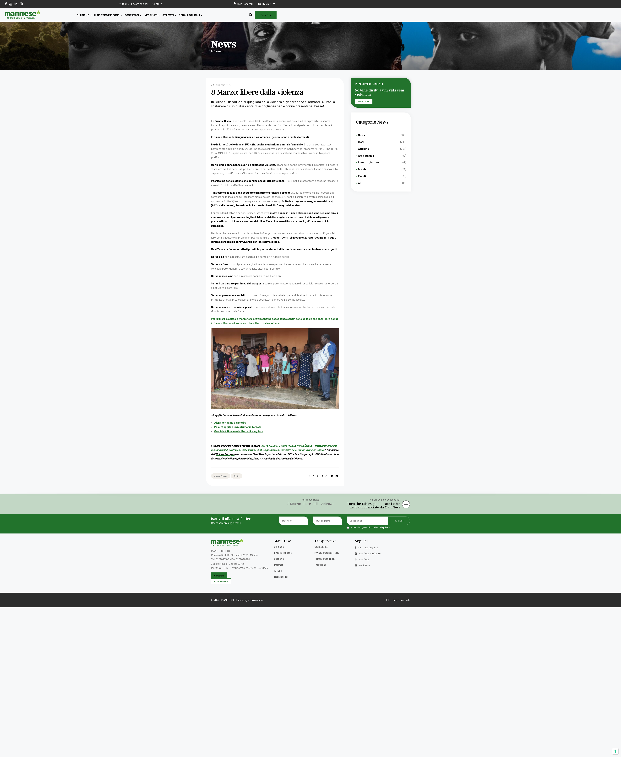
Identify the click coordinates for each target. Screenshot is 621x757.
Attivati (168, 15)
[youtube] (10, 4)
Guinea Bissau (220, 476)
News (361, 135)
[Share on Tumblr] (322, 476)
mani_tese (364, 565)
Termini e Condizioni (325, 558)
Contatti (157, 3)
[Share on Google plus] (327, 476)
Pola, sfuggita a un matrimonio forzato (237, 426)
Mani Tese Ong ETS (367, 547)
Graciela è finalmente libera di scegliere (238, 431)
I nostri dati (320, 564)
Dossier (363, 169)
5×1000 (123, 3)
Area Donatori (244, 3)
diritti (236, 476)
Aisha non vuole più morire (230, 422)
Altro (361, 183)
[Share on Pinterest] (332, 476)
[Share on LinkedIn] (318, 476)
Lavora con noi (139, 3)
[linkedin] (16, 4)
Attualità (363, 148)
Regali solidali (189, 15)
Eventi (362, 176)
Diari (361, 141)
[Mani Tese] (22, 17)
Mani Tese (363, 559)
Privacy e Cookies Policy (327, 552)
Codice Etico (321, 546)
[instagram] (21, 4)
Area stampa (366, 155)
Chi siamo (83, 15)
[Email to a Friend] (337, 476)
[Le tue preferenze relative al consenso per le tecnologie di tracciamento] (615, 751)
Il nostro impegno (107, 15)
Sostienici (132, 15)
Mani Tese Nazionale (369, 553)
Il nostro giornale (368, 162)
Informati (150, 15)
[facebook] (6, 4)
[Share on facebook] (309, 476)
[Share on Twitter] (313, 476)
